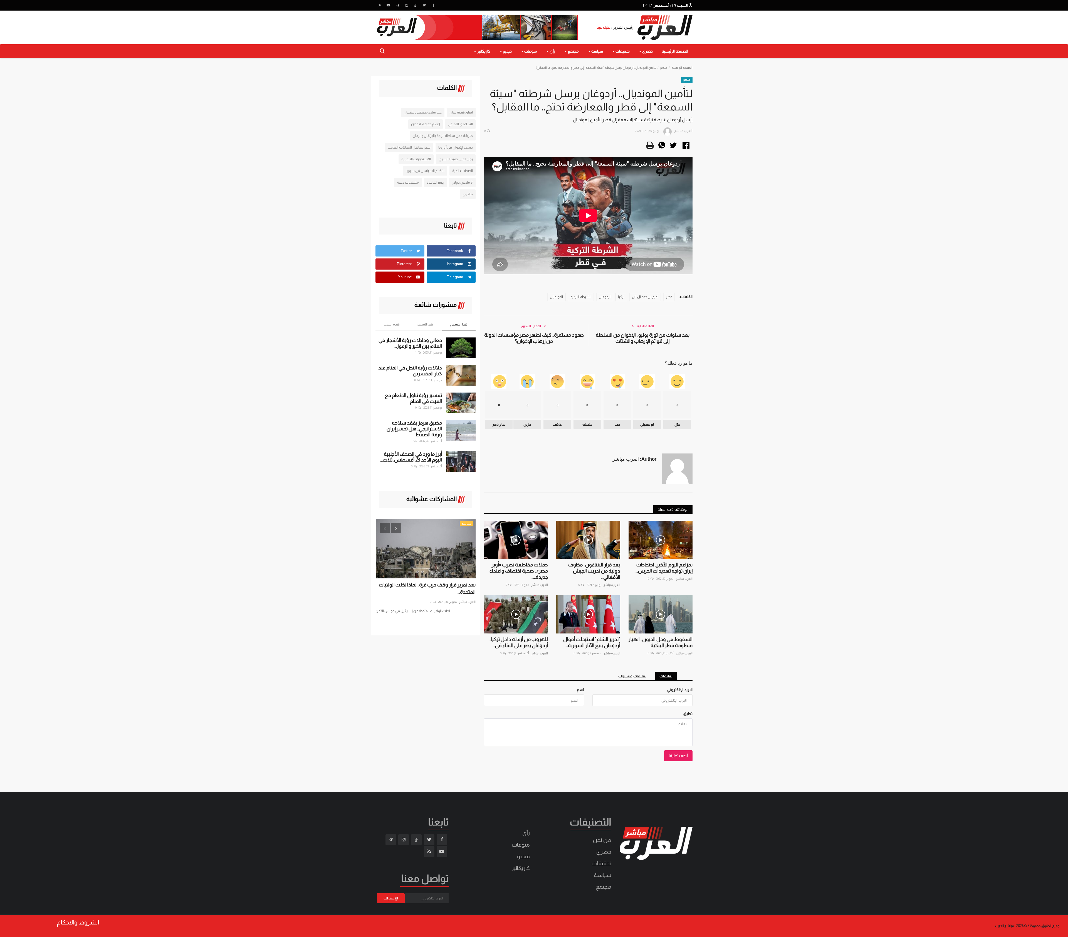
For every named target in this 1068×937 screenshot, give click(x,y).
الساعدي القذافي (460, 124)
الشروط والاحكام (78, 922)
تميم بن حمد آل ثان (645, 297)
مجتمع (603, 887)
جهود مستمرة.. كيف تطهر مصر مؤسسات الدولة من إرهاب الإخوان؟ (534, 338)
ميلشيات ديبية (408, 182)
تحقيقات (601, 863)
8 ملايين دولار (462, 182)
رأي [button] (552, 51)
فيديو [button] (507, 51)
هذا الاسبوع (458, 324)
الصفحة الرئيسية (675, 51)
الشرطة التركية (580, 297)
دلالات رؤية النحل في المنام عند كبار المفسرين (410, 370)
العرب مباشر (684, 578)
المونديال (556, 297)
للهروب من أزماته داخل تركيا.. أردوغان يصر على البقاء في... (519, 642)
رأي (526, 833)
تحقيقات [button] (622, 51)
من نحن (602, 840)
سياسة (602, 875)
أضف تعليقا (678, 755)
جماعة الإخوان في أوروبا (455, 147)
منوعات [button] (530, 51)
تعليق (688, 713)
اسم (580, 689)
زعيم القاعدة (435, 182)
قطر (669, 297)
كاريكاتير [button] (483, 51)
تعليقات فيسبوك (632, 676)
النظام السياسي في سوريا (425, 171)
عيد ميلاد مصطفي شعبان (423, 112)
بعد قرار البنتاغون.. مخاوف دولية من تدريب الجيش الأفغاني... (594, 571)
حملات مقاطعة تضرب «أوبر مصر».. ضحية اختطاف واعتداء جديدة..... (519, 571)
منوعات (521, 845)
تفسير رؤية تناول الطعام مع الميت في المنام (413, 398)
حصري (603, 852)
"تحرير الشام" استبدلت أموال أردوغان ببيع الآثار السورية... (591, 642)
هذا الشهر (425, 324)
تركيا (621, 297)
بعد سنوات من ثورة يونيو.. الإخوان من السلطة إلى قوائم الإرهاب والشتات (642, 338)
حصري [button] (647, 51)
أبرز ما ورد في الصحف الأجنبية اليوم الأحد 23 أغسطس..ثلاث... (411, 457)
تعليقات (666, 676)
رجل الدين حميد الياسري (456, 159)
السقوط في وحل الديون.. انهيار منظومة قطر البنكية (661, 642)
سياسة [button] (596, 51)
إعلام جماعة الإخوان (425, 124)
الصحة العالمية (462, 171)
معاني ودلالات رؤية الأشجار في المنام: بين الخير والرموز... (410, 343)
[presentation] (385, 528)
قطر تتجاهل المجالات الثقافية (409, 147)
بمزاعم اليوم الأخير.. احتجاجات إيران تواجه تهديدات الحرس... (664, 568)
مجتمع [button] (573, 51)
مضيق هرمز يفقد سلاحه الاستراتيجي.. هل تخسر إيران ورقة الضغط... (414, 428)
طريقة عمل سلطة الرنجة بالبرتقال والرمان (442, 136)
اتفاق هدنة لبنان (461, 112)
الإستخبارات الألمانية (416, 159)
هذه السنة (392, 324)
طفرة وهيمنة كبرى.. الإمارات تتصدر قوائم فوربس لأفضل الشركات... (434, 588)
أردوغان (604, 297)
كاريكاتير (520, 868)
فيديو (663, 67)
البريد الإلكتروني (680, 689)
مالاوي (468, 194)
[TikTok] (415, 5)
